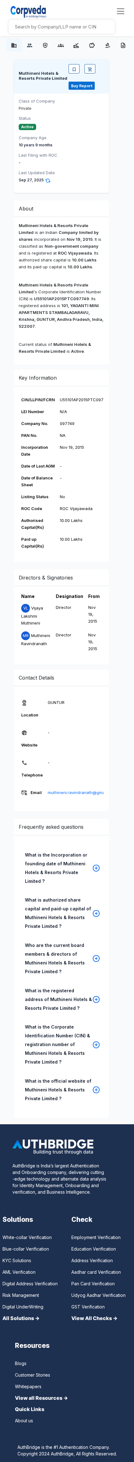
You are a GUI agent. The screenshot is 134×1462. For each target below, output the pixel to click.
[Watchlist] (74, 68)
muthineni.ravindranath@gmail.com (82, 792)
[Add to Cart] (89, 68)
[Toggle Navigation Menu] (120, 11)
